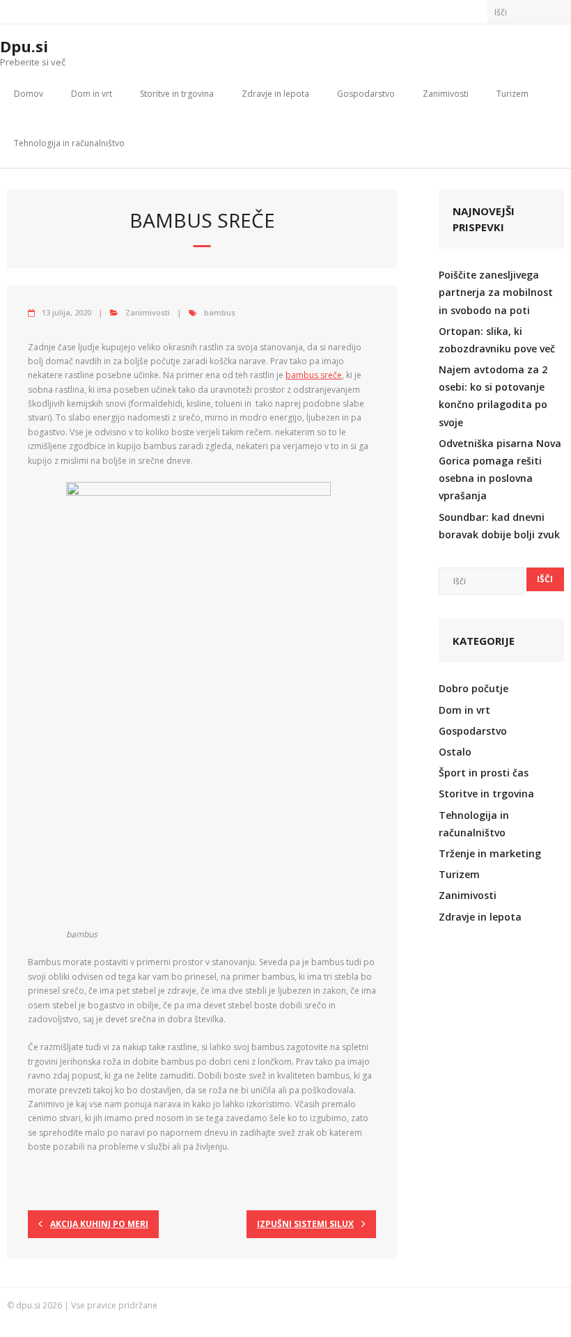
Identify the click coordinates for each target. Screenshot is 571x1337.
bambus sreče (314, 375)
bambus (219, 312)
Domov (28, 94)
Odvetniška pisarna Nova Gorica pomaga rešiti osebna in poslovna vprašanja (500, 470)
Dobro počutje (473, 688)
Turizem (512, 94)
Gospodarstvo (366, 94)
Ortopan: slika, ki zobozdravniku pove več (497, 340)
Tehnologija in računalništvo (69, 143)
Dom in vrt (91, 94)
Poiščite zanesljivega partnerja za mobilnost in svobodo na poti (496, 292)
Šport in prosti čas (484, 772)
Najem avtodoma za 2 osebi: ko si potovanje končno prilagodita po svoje (493, 396)
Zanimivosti (446, 94)
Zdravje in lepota (275, 94)
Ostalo (455, 751)
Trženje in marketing (490, 853)
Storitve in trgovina (177, 94)
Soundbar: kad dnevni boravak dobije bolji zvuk (499, 525)
